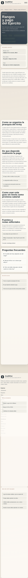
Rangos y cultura (8, 9)
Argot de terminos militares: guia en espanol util (13, 494)
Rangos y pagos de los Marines (9, 403)
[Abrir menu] (25, 2)
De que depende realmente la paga (10, 284)
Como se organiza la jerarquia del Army (11, 280)
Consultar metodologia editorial (8, 243)
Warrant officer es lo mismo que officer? (12, 261)
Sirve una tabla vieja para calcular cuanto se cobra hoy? (12, 268)
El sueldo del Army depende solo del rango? (13, 254)
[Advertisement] (14, 103)
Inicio (2, 9)
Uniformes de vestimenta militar (9, 411)
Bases (2, 395)
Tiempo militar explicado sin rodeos (10, 498)
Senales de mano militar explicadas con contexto (13, 507)
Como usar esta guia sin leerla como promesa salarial (14, 288)
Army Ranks (6, 233)
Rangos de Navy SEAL (8, 407)
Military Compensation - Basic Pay (10, 237)
